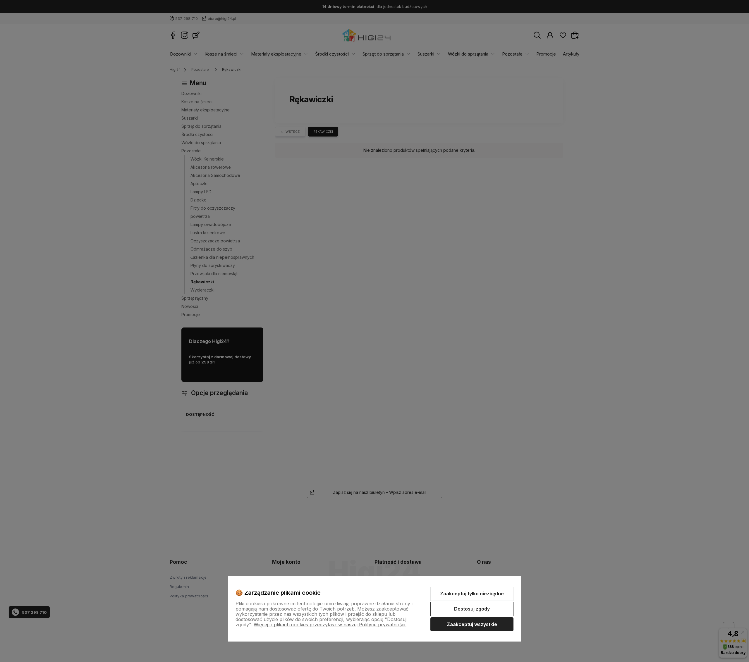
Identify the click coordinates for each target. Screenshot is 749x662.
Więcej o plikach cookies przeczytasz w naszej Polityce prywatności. (330, 624)
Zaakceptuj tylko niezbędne (472, 594)
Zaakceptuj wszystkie (472, 624)
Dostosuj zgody (472, 609)
